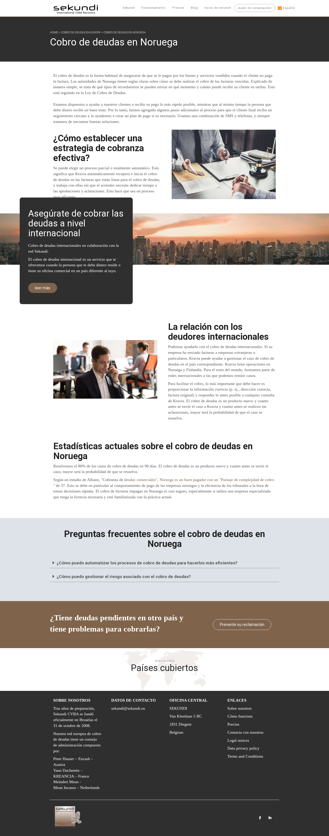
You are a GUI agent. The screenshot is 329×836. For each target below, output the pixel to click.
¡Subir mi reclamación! (255, 8)
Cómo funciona (239, 716)
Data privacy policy (243, 748)
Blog (194, 7)
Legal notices (238, 740)
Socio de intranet (218, 7)
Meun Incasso (64, 787)
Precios (178, 7)
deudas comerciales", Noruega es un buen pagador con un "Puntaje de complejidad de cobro (199, 479)
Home (54, 32)
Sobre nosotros (239, 708)
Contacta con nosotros (245, 732)
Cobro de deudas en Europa (80, 32)
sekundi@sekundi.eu (128, 708)
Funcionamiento (153, 7)
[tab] (164, 563)
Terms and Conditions (245, 756)
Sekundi (129, 7)
